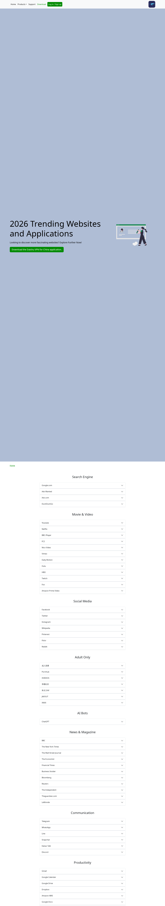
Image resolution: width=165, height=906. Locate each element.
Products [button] (21, 4)
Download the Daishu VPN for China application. (37, 249)
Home (13, 4)
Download (41, 4)
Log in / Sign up (54, 4)
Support (32, 4)
